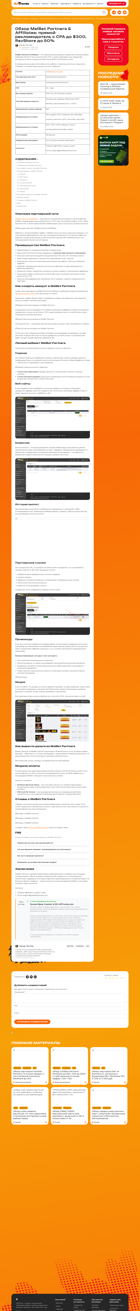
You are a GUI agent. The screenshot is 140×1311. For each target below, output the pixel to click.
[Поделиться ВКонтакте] (31, 976)
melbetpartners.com (54, 71)
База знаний (60, 1300)
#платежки (57, 1108)
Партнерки (65, 4)
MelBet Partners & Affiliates (26, 219)
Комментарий (19, 992)
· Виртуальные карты (117, 1305)
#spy (15, 1108)
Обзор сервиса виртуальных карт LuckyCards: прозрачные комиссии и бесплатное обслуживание (108, 1115)
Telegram (113, 47)
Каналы (100, 4)
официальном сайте (26, 294)
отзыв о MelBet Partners (38, 827)
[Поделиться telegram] (27, 976)
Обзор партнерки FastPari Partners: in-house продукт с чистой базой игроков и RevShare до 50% (29, 1075)
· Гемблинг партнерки (95, 1306)
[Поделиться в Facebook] (35, 976)
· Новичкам (59, 1309)
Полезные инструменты (78, 1301)
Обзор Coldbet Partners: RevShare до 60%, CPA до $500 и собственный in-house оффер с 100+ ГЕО (69, 1075)
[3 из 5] (113, 978)
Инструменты (88, 4)
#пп (87, 946)
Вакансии (54, 4)
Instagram (113, 59)
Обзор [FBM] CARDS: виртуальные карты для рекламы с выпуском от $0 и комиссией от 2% (68, 1115)
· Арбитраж (59, 1303)
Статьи (35, 4)
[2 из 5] (109, 978)
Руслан (29, 45)
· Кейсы (57, 1306)
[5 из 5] (120, 978)
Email (16, 1013)
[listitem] (52, 843)
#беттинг (70, 946)
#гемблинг (80, 946)
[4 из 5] (116, 978)
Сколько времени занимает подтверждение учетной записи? (44, 849)
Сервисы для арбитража (115, 1301)
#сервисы (23, 1108)
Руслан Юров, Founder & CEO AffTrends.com (52, 904)
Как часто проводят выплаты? (30, 856)
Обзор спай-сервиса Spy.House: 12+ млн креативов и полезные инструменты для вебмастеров (29, 1115)
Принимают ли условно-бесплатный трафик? (37, 862)
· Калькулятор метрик (78, 1306)
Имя (16, 1005)
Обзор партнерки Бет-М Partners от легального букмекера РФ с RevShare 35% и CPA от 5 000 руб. (108, 1075)
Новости (45, 4)
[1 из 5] (106, 978)
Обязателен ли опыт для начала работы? (35, 843)
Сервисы (76, 4)
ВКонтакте (113, 53)
